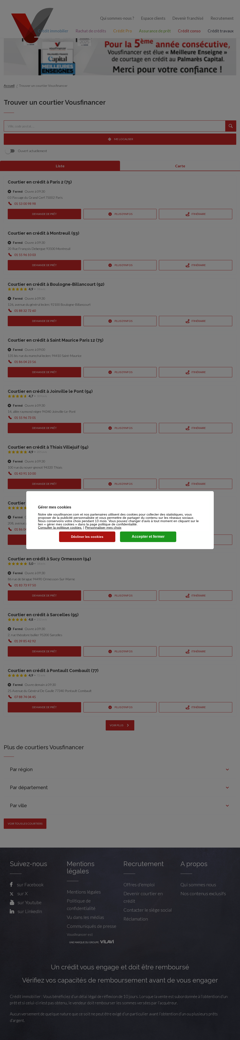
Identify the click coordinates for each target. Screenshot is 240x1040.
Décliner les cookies (87, 537)
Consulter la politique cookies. (60, 527)
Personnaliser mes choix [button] (103, 527)
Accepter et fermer (148, 537)
